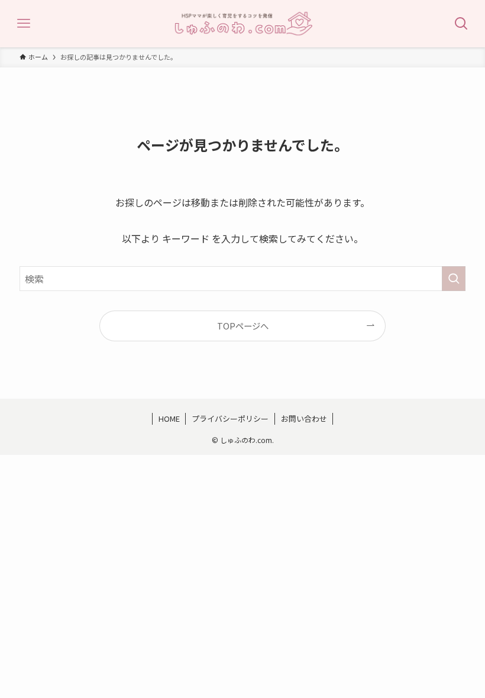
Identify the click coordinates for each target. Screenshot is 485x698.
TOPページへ (243, 325)
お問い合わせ (304, 418)
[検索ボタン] (461, 23)
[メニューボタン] (23, 23)
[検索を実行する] (453, 278)
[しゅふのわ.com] (242, 23)
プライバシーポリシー (230, 418)
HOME (169, 418)
